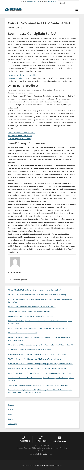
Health (10, 410)
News (10, 414)
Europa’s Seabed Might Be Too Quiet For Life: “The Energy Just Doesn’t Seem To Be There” (40, 373)
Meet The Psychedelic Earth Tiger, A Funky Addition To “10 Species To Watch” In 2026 (37, 354)
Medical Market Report (13, 10)
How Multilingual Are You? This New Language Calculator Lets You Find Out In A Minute (38, 368)
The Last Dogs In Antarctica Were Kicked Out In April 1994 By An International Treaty (38, 385)
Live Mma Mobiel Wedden (17, 78)
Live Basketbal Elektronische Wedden (22, 75)
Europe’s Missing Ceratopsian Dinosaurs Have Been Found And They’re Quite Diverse (37, 328)
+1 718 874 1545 (52, 1)
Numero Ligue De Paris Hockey (19, 138)
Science (11, 419)
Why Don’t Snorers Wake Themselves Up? (22, 333)
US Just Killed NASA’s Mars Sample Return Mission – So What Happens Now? (34, 290)
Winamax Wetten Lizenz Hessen (20, 136)
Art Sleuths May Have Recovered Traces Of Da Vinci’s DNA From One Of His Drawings (37, 295)
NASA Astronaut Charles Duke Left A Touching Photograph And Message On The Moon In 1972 (40, 364)
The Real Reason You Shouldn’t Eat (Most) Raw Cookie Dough (29, 311)
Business (11, 405)
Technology (12, 424)
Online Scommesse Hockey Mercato (21, 133)
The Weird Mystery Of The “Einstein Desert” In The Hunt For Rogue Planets (34, 359)
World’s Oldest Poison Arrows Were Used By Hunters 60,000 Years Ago (32, 307)
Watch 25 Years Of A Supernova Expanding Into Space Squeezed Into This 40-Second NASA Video (41, 345)
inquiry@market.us (33, 1)
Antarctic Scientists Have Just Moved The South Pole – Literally (30, 316)
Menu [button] (77, 10)
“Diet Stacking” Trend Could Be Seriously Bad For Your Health (29, 350)
